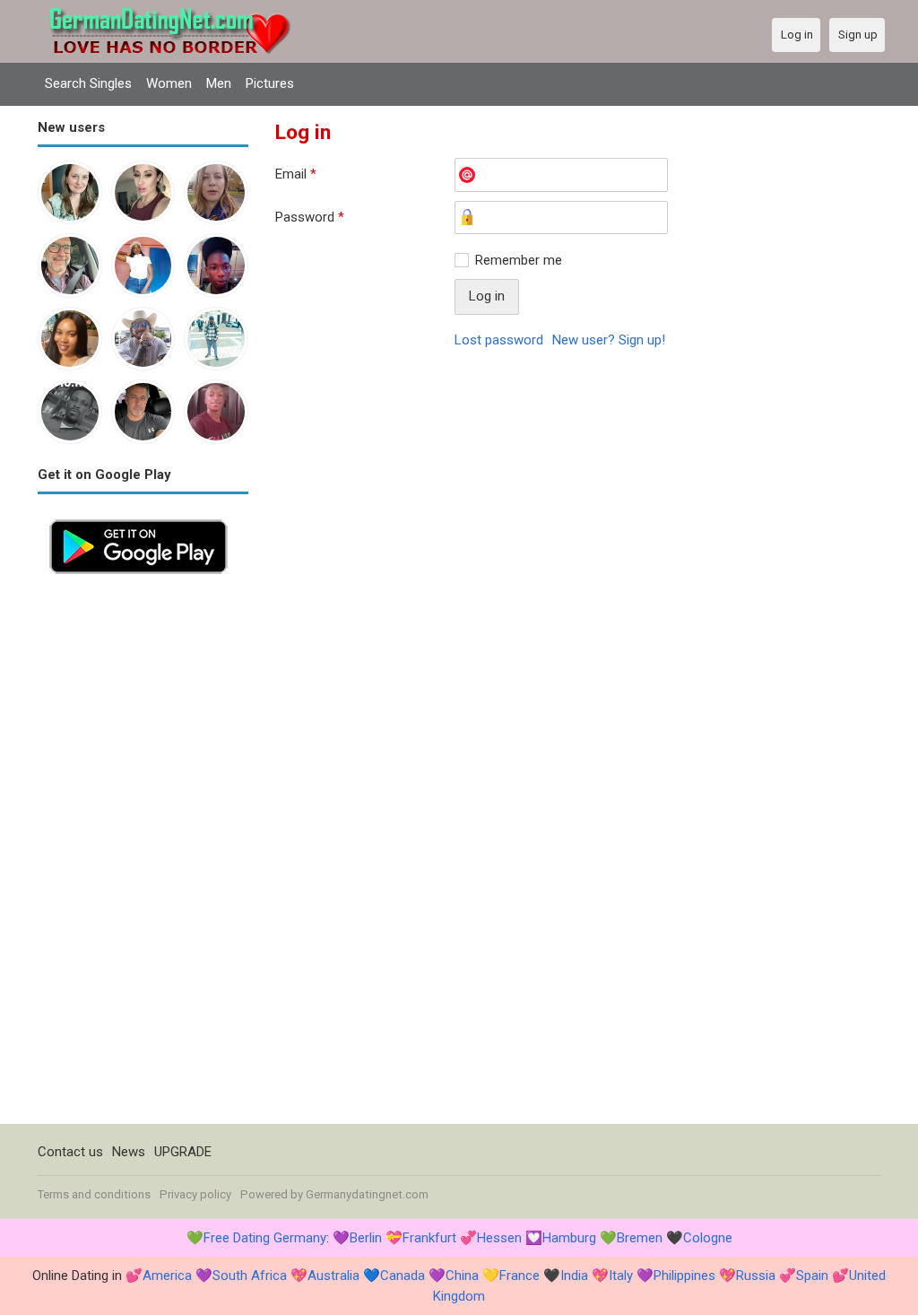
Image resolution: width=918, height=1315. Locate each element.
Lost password (499, 340)
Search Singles (88, 83)
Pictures (270, 83)
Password (309, 217)
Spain (812, 1275)
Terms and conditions (94, 1194)
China (462, 1275)
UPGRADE (183, 1152)
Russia (755, 1275)
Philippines (684, 1275)
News (128, 1152)
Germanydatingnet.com (367, 1194)
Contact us (70, 1152)
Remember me (518, 260)
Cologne (707, 1238)
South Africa (249, 1275)
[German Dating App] (138, 517)
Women (169, 83)
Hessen (499, 1238)
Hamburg (569, 1238)
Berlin (366, 1238)
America (167, 1275)
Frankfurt (429, 1238)
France (519, 1275)
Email (295, 174)
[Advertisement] (143, 855)
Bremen (640, 1238)
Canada (402, 1275)
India (574, 1275)
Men (218, 83)
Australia (333, 1275)
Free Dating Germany (265, 1238)
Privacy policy (195, 1194)
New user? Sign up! (608, 340)
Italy (621, 1275)
